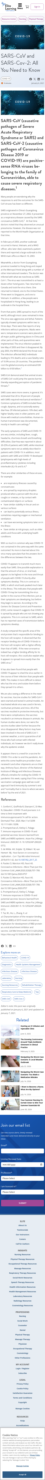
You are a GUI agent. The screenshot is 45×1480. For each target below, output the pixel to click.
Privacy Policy (22, 1384)
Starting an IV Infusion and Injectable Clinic (32, 1027)
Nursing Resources (10, 985)
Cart (27, 7)
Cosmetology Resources (22, 1305)
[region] (22, 1454)
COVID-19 (6, 78)
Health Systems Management (28, 964)
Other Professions (22, 1358)
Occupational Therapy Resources (22, 1264)
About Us (22, 1225)
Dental (22, 1330)
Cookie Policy (22, 1388)
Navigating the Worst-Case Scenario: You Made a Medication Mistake (32, 1074)
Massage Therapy (22, 1339)
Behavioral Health (9, 957)
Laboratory (6, 978)
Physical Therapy (36, 19)
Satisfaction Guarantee (22, 1393)
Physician (22, 1344)
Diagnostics (7, 964)
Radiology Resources (22, 1301)
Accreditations (22, 1425)
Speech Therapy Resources (22, 1282)
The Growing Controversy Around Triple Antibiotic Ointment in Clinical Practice (32, 1043)
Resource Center (9, 19)
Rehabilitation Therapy (31, 985)
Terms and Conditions (22, 1398)
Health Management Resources (22, 1291)
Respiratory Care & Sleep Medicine (16, 992)
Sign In (37, 6)
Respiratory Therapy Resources (22, 1273)
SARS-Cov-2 (19, 999)
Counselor (22, 1325)
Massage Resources (22, 1268)
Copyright (22, 1402)
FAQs (22, 1421)
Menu (20, 8)
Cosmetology (22, 1353)
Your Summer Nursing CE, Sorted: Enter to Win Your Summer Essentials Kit (32, 1103)
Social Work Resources (22, 1277)
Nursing (22, 19)
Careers (22, 1239)
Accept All (22, 1474)
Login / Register (22, 1368)
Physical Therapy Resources (22, 1259)
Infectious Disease (9, 971)
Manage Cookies (22, 1409)
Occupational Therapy (22, 1348)
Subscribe (22, 1373)
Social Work (22, 1321)
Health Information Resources (23, 1287)
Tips (37, 992)
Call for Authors (22, 1244)
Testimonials (22, 1230)
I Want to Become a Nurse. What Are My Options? (32, 1088)
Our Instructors (22, 1234)
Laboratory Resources (22, 1296)
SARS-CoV (6, 999)
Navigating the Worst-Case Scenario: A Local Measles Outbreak (32, 1059)
